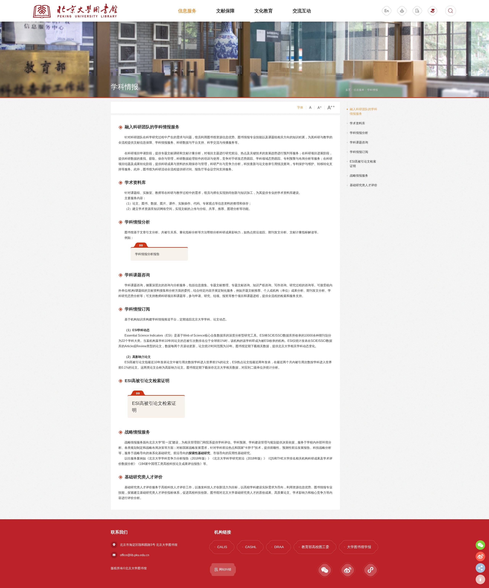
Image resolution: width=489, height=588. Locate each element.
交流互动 (302, 10)
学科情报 (372, 89)
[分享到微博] (480, 556)
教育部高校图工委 (315, 547)
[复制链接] (480, 568)
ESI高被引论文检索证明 (154, 407)
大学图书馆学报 (359, 547)
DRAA (279, 547)
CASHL (251, 547)
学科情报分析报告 (147, 254)
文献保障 (225, 10)
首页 (348, 89)
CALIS (222, 547)
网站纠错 (225, 569)
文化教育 (263, 10)
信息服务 (187, 10)
